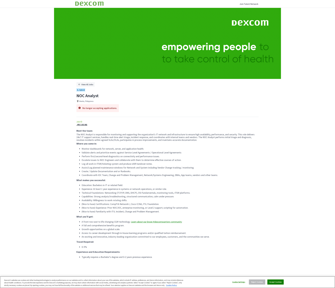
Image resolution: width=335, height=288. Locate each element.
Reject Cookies (257, 282)
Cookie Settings (238, 282)
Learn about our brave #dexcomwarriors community (156, 221)
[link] (89, 3)
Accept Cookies (275, 282)
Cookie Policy (171, 285)
